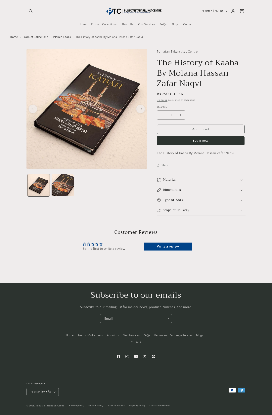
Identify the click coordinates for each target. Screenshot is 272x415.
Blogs (199, 335)
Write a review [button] (168, 246)
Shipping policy (137, 405)
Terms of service (116, 405)
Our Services (131, 335)
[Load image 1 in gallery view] (38, 185)
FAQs (147, 335)
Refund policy (76, 405)
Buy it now (200, 140)
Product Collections (35, 37)
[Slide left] (32, 109)
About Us (113, 335)
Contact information (160, 405)
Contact (136, 342)
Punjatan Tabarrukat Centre (50, 406)
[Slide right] (140, 109)
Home (14, 37)
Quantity (162, 107)
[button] (30, 11)
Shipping (162, 100)
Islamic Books (62, 37)
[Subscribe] (167, 318)
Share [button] (165, 165)
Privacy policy (95, 405)
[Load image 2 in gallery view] (63, 185)
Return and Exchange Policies (173, 335)
